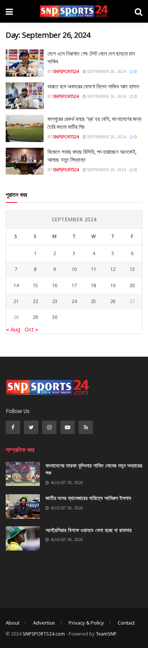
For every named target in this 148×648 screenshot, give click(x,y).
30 (54, 317)
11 (93, 269)
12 (112, 269)
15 (35, 285)
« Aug (13, 329)
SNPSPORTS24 (66, 71)
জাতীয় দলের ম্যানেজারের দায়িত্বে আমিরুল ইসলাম (88, 497)
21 (16, 301)
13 (132, 269)
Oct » (31, 329)
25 (93, 301)
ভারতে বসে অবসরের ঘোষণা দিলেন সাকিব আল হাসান (93, 86)
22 (35, 301)
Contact (126, 622)
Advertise (44, 622)
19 (112, 285)
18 (93, 285)
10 (74, 269)
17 (74, 285)
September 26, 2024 (106, 71)
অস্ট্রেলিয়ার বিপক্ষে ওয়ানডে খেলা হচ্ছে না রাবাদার (89, 530)
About (12, 622)
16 (54, 285)
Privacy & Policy (86, 622)
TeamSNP (106, 634)
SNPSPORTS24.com (44, 634)
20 (132, 285)
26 (112, 301)
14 (16, 285)
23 (54, 301)
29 (35, 317)
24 (74, 301)
